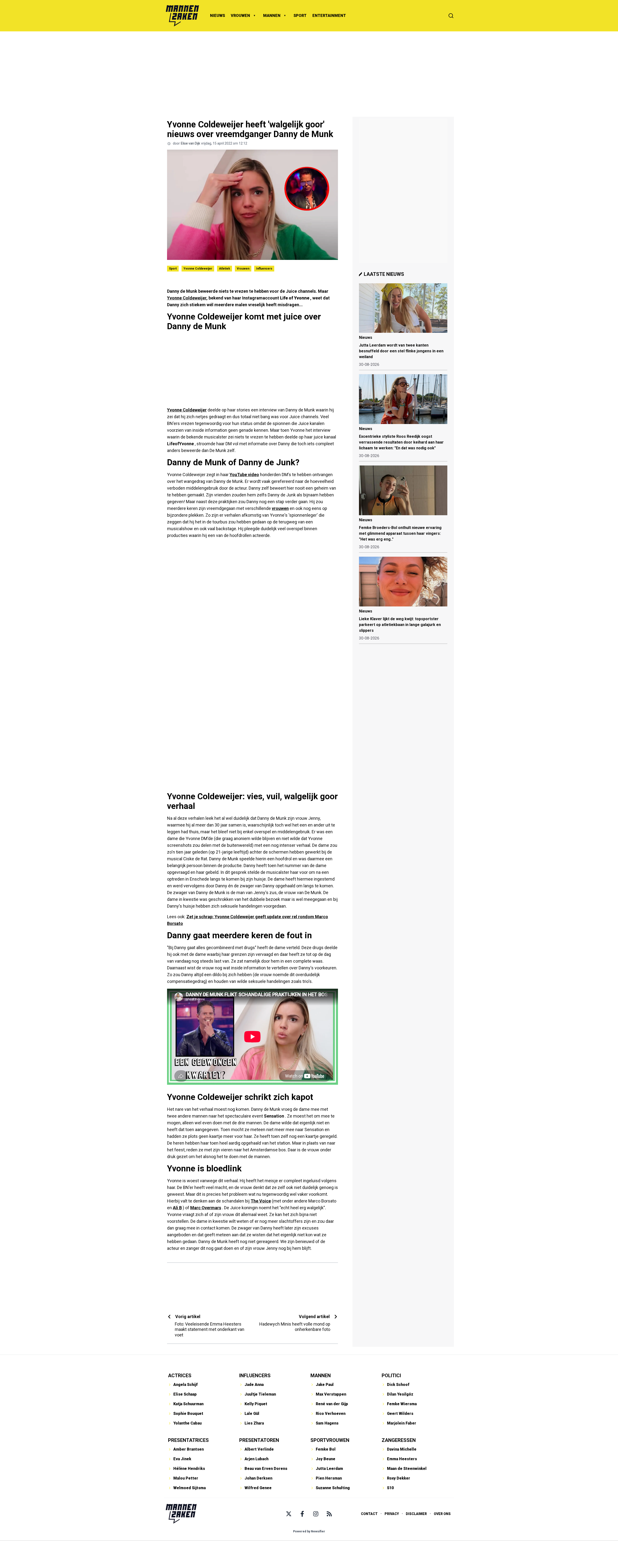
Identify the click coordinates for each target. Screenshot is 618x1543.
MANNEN (272, 15)
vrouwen (280, 508)
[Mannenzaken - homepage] (182, 16)
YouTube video (244, 474)
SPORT (300, 15)
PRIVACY (392, 1514)
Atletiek (224, 268)
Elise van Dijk (190, 143)
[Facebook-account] (302, 1514)
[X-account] (289, 1514)
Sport (173, 268)
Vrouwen (243, 268)
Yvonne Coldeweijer (197, 268)
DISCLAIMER (416, 1514)
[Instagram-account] (316, 1514)
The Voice (261, 1200)
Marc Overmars (205, 1207)
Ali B (177, 1207)
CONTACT (369, 1514)
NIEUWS (217, 15)
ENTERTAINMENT (329, 15)
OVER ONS (442, 1514)
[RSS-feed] (329, 1514)
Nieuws (365, 337)
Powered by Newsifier (309, 1531)
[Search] (451, 16)
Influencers (264, 268)
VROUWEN (240, 15)
